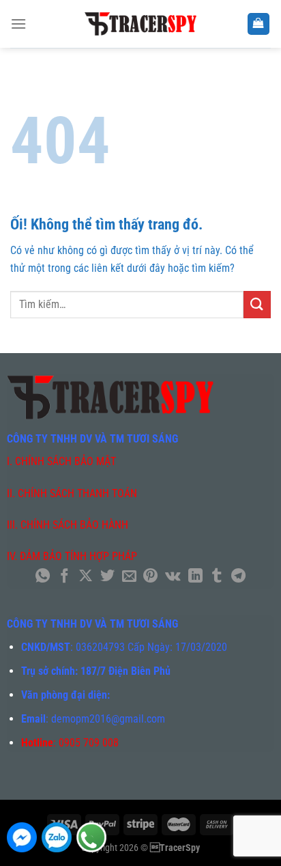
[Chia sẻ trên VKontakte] (173, 577)
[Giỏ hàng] (259, 24)
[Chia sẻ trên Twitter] (107, 577)
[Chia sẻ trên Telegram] (238, 577)
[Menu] (18, 23)
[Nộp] (257, 304)
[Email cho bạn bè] (129, 577)
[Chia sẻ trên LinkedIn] (195, 577)
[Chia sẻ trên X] (85, 577)
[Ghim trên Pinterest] (150, 577)
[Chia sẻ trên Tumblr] (216, 577)
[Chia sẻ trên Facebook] (64, 577)
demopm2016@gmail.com (108, 718)
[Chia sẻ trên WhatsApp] (42, 577)
